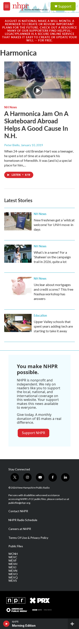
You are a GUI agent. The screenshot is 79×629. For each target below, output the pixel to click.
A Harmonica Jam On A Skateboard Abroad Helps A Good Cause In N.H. (36, 124)
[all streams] (73, 623)
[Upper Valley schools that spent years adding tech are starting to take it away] (18, 323)
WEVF (12, 560)
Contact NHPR (18, 511)
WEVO (13, 574)
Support (64, 6)
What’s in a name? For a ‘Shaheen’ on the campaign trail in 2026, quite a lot (52, 257)
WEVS (12, 580)
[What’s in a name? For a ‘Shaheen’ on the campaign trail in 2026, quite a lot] (18, 254)
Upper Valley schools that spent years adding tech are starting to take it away (53, 326)
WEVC (12, 557)
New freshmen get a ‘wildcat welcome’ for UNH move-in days (54, 224)
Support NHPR (33, 432)
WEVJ (12, 567)
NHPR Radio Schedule (22, 520)
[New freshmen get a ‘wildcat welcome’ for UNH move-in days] (18, 221)
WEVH (12, 564)
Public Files (15, 546)
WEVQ (13, 577)
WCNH (13, 553)
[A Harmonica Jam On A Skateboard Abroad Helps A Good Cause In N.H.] (37, 80)
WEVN (12, 570)
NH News (10, 107)
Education (40, 315)
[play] (6, 624)
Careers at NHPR (19, 529)
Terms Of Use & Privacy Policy (28, 537)
